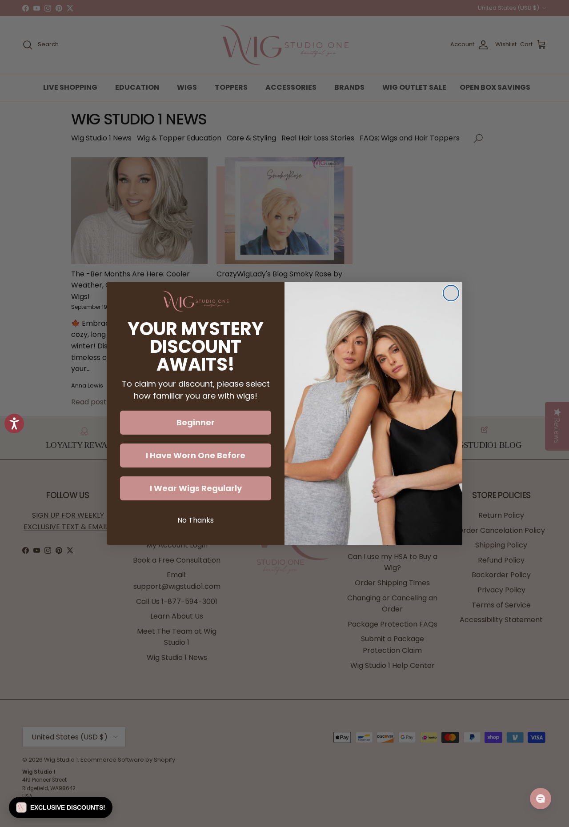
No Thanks (195, 520)
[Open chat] (540, 798)
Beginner (195, 422)
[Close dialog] (451, 293)
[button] (60, 807)
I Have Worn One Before (195, 455)
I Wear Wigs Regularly (196, 488)
